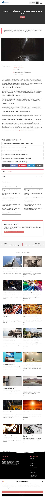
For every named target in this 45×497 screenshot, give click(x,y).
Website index (32, 472)
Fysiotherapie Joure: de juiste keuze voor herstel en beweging (32, 205)
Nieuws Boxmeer (26, 411)
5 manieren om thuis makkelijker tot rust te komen (33, 198)
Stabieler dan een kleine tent (20, 70)
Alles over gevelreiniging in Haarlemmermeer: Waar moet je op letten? (12, 268)
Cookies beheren (22, 495)
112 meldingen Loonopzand (28, 387)
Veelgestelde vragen (18, 74)
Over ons (32, 458)
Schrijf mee (32, 463)
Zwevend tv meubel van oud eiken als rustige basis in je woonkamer (10, 198)
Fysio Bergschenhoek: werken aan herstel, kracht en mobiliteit (11, 205)
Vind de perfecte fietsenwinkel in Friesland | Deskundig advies (11, 316)
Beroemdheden (33, 468)
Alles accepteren (22, 491)
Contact (31, 465)
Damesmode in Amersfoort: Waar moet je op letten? (32, 268)
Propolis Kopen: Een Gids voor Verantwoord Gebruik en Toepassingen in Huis (31, 316)
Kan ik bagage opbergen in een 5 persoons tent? (22, 154)
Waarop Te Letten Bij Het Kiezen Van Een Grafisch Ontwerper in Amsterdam (31, 292)
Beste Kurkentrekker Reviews (9, 435)
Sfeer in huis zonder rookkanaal (8, 200)
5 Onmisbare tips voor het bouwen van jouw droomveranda (11, 213)
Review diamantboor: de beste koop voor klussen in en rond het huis (11, 388)
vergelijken (20, 130)
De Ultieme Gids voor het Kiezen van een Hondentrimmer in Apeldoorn (11, 340)
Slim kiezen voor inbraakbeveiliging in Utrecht (10, 190)
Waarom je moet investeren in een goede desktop (31, 436)
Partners (32, 461)
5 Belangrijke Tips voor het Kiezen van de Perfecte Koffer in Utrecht (11, 364)
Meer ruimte (16, 69)
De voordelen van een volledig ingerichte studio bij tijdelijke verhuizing (11, 209)
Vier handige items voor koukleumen (30, 363)
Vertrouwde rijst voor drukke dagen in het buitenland (33, 190)
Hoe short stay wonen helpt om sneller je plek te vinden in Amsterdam (33, 209)
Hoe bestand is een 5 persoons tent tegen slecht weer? (22, 158)
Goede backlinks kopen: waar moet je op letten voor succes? (33, 476)
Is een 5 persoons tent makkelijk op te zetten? (22, 150)
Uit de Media (32, 470)
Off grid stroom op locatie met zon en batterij (32, 187)
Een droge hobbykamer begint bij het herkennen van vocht (10, 187)
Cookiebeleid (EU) (33, 467)
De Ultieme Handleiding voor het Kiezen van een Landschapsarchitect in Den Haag (32, 340)
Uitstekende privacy (18, 66)
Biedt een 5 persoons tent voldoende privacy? (22, 147)
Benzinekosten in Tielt (7, 411)
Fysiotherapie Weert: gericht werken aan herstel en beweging (32, 201)
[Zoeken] (37, 3)
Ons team (32, 460)
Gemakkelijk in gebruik (19, 67)
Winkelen (22, 17)
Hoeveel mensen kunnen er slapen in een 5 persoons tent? (22, 143)
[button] (42, 481)
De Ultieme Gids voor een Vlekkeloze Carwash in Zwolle (12, 292)
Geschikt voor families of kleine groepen (22, 72)
